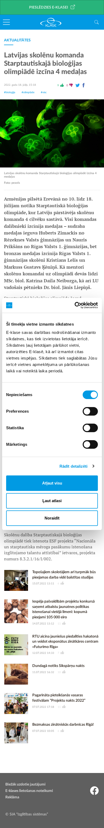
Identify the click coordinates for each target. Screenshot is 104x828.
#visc (44, 92)
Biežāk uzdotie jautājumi (25, 784)
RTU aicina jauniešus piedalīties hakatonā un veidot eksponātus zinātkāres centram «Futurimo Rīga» (65, 642)
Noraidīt (52, 518)
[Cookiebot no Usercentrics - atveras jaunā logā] (75, 305)
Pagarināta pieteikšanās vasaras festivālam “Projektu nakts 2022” (58, 697)
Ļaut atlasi (52, 500)
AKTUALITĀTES (17, 40)
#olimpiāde (28, 92)
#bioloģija (9, 92)
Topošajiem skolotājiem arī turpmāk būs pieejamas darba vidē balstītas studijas (64, 574)
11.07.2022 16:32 (43, 672)
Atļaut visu (52, 483)
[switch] (90, 411)
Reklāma (12, 797)
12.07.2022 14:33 (43, 653)
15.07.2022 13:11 (43, 583)
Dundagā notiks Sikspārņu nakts (58, 666)
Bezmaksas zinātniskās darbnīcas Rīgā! (63, 725)
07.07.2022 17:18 (43, 707)
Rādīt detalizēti (73, 466)
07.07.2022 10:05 (43, 731)
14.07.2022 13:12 (43, 623)
